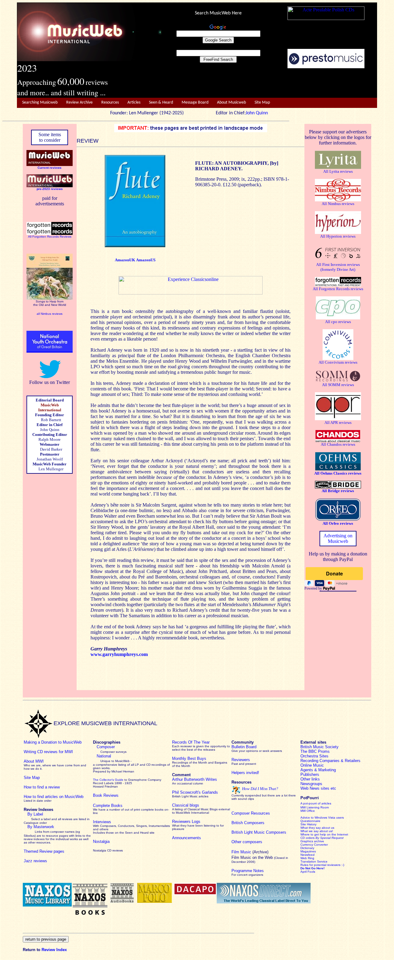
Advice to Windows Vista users (322, 817)
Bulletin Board (243, 747)
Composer (106, 747)
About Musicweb (231, 102)
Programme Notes (247, 870)
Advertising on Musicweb (338, 538)
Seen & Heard (161, 102)
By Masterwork (40, 826)
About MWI (34, 761)
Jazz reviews (35, 861)
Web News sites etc (318, 788)
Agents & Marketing (318, 770)
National (104, 756)
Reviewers (240, 759)
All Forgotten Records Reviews (49, 236)
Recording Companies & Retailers (330, 760)
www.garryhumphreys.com (119, 654)
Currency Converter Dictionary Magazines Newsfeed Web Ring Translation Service (314, 853)
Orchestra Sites (314, 756)
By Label (35, 814)
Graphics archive (312, 841)
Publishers (309, 774)
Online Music (312, 765)
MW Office (307, 810)
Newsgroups (311, 783)
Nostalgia (101, 841)
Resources (110, 102)
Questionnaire (310, 821)
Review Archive (79, 102)
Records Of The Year (191, 742)
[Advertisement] (269, 83)
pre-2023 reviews (50, 189)
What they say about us (317, 827)
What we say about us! (316, 831)
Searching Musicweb (40, 102)
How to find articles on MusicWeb (53, 796)
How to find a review (42, 787)
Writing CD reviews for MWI (48, 751)
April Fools (307, 871)
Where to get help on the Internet (324, 834)
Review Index (54, 949)
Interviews (102, 822)
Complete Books (108, 805)
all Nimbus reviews (49, 313)
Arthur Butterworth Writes (194, 779)
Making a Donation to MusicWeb (53, 742)
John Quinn (257, 113)
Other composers (246, 842)
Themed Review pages (44, 851)
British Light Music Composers (258, 832)
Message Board (195, 102)
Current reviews (50, 167)
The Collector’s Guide (108, 779)
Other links (310, 779)
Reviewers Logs (186, 821)
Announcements (186, 838)
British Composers (247, 822)
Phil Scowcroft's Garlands (195, 792)
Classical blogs (185, 805)
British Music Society (319, 747)
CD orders (322, 838)
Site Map (262, 102)
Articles (133, 102)
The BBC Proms (315, 751)
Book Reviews (106, 795)
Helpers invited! (245, 772)
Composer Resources (250, 813)
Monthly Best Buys (189, 758)
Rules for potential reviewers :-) (322, 865)
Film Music (241, 852)
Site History (308, 824)
